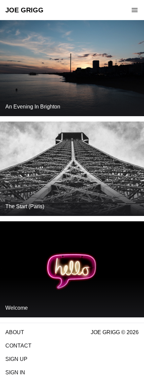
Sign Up (16, 359)
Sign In (15, 372)
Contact (18, 346)
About (14, 332)
